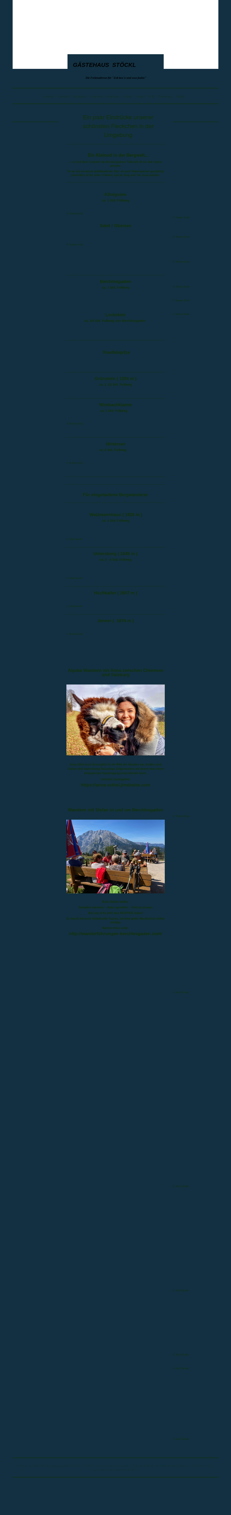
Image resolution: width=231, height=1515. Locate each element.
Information (79, 96)
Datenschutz (165, 96)
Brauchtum (112, 96)
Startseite (48, 96)
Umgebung (96, 96)
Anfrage (127, 96)
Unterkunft (63, 96)
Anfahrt (140, 96)
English (180, 96)
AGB (151, 96)
